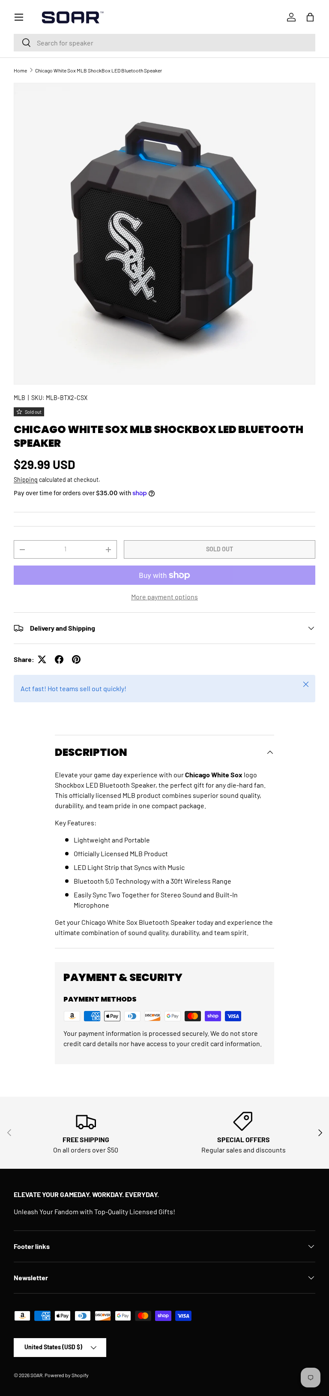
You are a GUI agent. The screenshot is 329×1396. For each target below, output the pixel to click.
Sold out (219, 549)
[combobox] (164, 42)
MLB (19, 397)
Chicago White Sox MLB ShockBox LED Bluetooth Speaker (98, 70)
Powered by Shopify (67, 1375)
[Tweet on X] (42, 659)
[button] (310, 17)
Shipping (26, 479)
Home (20, 70)
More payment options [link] (164, 597)
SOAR (36, 1375)
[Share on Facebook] (59, 659)
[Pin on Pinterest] (76, 659)
